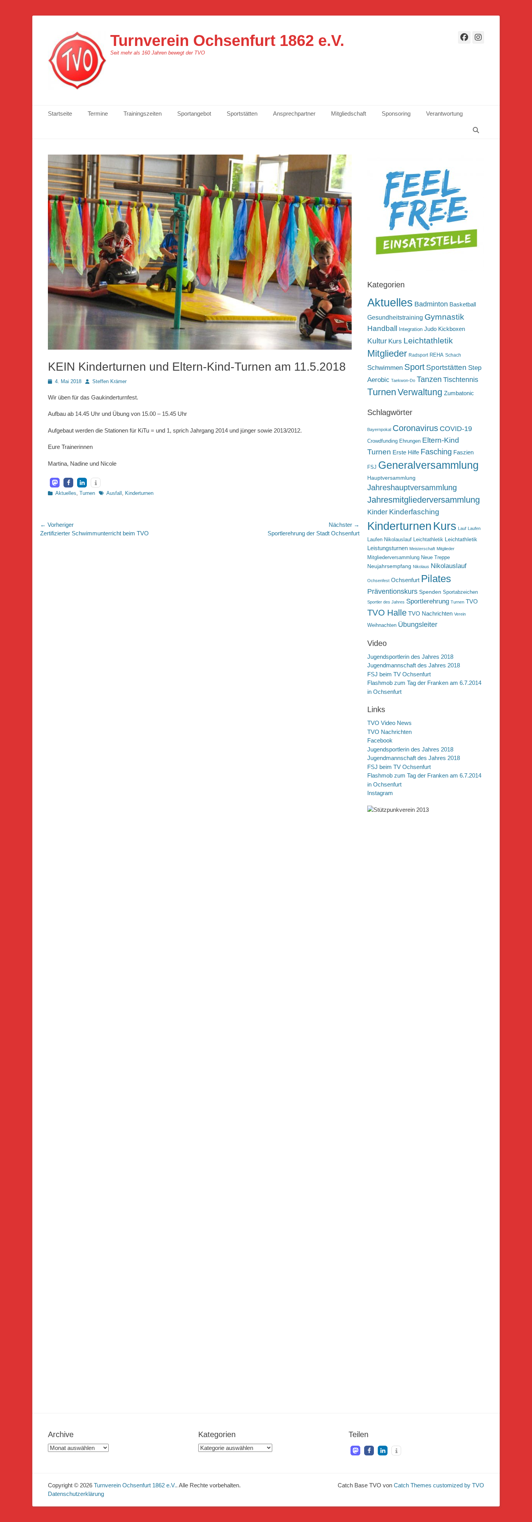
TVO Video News (389, 723)
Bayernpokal (379, 429)
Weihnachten (381, 625)
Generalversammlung (428, 465)
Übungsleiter (417, 624)
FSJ (372, 467)
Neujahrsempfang (389, 566)
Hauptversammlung (391, 478)
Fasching (436, 451)
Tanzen (429, 379)
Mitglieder (387, 353)
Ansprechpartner (294, 113)
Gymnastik (444, 316)
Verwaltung (420, 392)
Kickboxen (451, 329)
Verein (460, 614)
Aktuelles (65, 493)
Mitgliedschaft (348, 113)
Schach (453, 355)
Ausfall (114, 493)
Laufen (474, 528)
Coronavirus (415, 428)
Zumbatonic (459, 393)
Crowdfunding (382, 441)
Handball (382, 328)
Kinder (377, 512)
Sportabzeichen (460, 592)
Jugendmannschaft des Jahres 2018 (413, 665)
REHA (437, 355)
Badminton (431, 304)
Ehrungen (410, 441)
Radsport (418, 355)
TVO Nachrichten (430, 613)
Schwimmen (385, 367)
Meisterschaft (422, 548)
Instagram (380, 793)
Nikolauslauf (449, 566)
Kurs (395, 341)
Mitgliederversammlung (393, 557)
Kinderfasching (414, 512)
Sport (414, 367)
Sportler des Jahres (386, 602)
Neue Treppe (435, 557)
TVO (472, 601)
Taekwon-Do (403, 380)
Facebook (380, 740)
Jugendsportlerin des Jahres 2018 (410, 656)
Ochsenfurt (405, 580)
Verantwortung (444, 113)
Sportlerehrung (427, 601)
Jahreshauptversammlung (412, 487)
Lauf (462, 528)
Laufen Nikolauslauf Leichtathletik (405, 539)
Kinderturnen (139, 493)
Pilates (436, 578)
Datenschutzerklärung (76, 1493)
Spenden (430, 592)
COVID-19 (456, 429)
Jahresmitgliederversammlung (423, 500)
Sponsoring (396, 113)
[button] (55, 482)
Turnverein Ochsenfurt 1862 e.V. (227, 40)
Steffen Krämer (109, 381)
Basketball (462, 304)
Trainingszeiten (142, 113)
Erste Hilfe (406, 452)
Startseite (60, 113)
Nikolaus (421, 566)
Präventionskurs (392, 591)
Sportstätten (242, 113)
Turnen (87, 493)
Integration (411, 329)
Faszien (463, 452)
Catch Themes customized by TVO (439, 1485)
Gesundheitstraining (395, 317)
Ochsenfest (378, 580)
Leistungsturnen (387, 548)
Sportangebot (194, 113)
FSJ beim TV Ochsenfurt (399, 674)
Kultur (377, 340)
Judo (430, 329)
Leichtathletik (428, 340)
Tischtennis (460, 380)
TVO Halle (387, 613)
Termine (98, 113)
